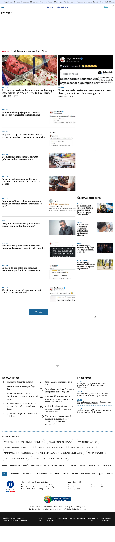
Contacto (15, 474)
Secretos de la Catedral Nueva (51, 447)
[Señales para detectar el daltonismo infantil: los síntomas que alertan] (105, 230)
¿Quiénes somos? (106, 474)
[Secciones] (2, 7)
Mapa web (71, 487)
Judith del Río (6, 96)
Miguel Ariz (62, 97)
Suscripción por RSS (97, 487)
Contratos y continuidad (15, 458)
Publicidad (54, 474)
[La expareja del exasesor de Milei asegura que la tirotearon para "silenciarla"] (105, 210)
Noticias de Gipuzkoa (51, 487)
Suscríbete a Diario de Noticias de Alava (79, 474)
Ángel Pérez (9, 442)
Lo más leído (10, 378)
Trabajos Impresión (97, 485)
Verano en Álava (47, 453)
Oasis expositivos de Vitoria (82, 447)
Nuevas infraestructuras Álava (17, 447)
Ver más (38, 312)
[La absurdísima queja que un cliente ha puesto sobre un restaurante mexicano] (62, 116)
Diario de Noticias (50, 485)
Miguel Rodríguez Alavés (71, 453)
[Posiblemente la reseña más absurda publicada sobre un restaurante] (62, 160)
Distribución (71, 485)
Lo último (84, 378)
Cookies (72, 518)
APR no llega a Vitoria (87, 442)
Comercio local (27, 453)
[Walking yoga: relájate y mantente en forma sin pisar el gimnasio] (105, 265)
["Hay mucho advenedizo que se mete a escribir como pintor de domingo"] (62, 227)
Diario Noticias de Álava (29, 487)
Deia (22, 485)
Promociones (28, 474)
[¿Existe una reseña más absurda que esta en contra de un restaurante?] (62, 294)
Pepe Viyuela (9, 453)
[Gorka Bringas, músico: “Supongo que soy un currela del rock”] (105, 249)
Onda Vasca (48, 489)
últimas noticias (89, 198)
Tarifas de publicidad (74, 489)
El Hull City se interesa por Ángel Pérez (28, 51)
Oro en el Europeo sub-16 (32, 442)
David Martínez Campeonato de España (50, 458)
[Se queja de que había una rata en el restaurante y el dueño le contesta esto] (62, 272)
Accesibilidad (81, 518)
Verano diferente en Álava (60, 442)
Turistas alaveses (96, 453)
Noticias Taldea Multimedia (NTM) (32, 489)
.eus (4, 474)
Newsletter (41, 474)
